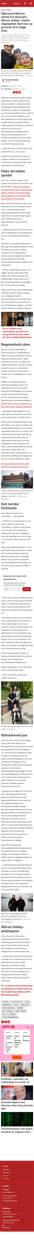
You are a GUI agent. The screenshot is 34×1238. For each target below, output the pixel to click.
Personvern (6, 1172)
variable (20, 1008)
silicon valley (17, 1002)
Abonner (17, 3)
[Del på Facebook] (14, 92)
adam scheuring (8, 1008)
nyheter (5, 1002)
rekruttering (20, 1011)
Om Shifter (6, 1169)
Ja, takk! (26, 589)
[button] (27, 1027)
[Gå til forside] (3, 3)
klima (27, 1002)
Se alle (16, 1057)
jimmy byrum (6, 1005)
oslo (4, 1014)
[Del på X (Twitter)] (17, 92)
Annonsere (6, 1179)
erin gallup (25, 1005)
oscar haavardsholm (10, 1017)
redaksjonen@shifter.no (10, 1201)
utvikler (12, 1014)
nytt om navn (7, 1011)
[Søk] (25, 4)
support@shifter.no (9, 1192)
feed (16, 1005)
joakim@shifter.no (8, 1217)
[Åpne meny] (30, 3)
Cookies (5, 1176)
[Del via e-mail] (19, 92)
